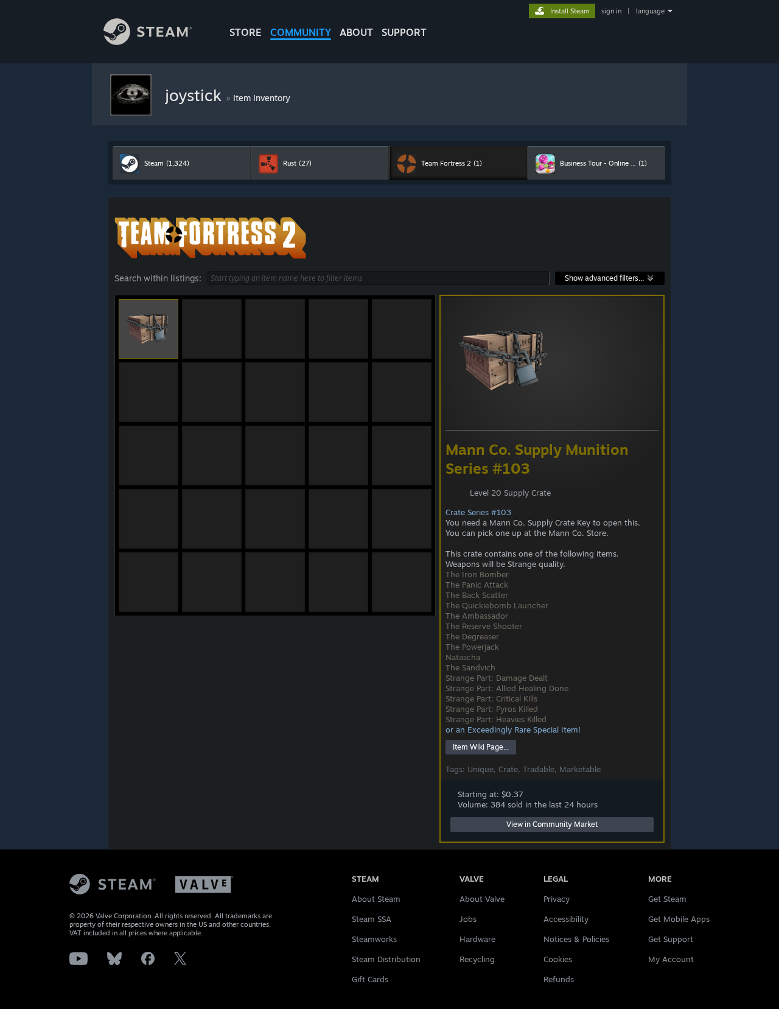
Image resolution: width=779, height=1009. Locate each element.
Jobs (468, 919)
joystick (195, 95)
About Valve (482, 899)
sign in (611, 11)
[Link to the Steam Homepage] (147, 42)
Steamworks (374, 939)
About (356, 32)
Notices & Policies (576, 939)
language (650, 11)
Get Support (670, 939)
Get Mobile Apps (679, 919)
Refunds (558, 979)
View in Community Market (552, 824)
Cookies (557, 959)
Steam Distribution (386, 959)
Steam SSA (371, 919)
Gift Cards (370, 979)
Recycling (477, 959)
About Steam (376, 899)
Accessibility (566, 919)
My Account (671, 959)
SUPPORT (404, 32)
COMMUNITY (300, 32)
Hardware (477, 939)
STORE (245, 32)
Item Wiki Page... (481, 746)
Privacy (556, 899)
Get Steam (667, 899)
